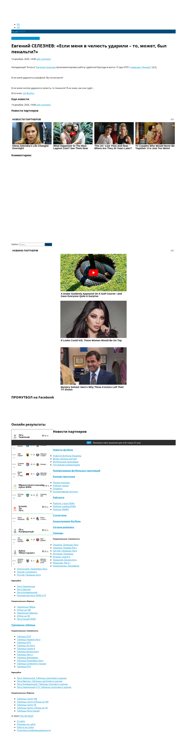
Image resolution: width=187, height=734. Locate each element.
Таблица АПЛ (24, 642)
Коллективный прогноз (65, 491)
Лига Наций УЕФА (26, 618)
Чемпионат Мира (26, 606)
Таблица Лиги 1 (25, 654)
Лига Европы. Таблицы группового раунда (39, 681)
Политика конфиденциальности (34, 730)
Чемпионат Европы (27, 612)
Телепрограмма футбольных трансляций (76, 470)
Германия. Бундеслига (65, 559)
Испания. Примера (63, 553)
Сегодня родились (63, 527)
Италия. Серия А (61, 556)
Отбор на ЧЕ (23, 615)
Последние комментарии (66, 464)
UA (18, 27)
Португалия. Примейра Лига (32, 568)
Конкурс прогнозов (64, 476)
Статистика (60, 515)
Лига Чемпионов (26, 586)
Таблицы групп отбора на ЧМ (32, 701)
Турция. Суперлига (27, 571)
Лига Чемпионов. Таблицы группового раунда (42, 678)
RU (18, 24)
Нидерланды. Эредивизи (66, 565)
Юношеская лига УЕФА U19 (31, 595)
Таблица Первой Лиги (28, 639)
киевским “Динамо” (141, 67)
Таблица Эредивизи (27, 657)
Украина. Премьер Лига (65, 544)
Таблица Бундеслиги (28, 651)
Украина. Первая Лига (65, 547)
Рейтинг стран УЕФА (63, 503)
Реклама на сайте (26, 724)
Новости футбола (63, 449)
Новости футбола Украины (25, 38)
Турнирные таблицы (23, 625)
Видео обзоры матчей (65, 458)
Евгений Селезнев (45, 67)
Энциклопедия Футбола (67, 521)
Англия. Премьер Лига (65, 550)
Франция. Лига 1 (62, 562)
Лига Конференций (27, 592)
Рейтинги (58, 497)
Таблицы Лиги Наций (28, 710)
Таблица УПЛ (24, 636)
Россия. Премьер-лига (29, 574)
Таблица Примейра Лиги (30, 660)
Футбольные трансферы (66, 461)
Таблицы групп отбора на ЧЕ (32, 707)
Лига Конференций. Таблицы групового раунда (42, 684)
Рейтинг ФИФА (61, 509)
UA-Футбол (28, 93)
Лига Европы (24, 589)
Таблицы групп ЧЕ (26, 704)
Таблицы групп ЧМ (27, 698)
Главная (21, 31)
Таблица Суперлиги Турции (31, 663)
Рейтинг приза (61, 485)
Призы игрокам (61, 482)
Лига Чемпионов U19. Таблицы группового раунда (44, 687)
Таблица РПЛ (24, 666)
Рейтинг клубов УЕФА (64, 506)
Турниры (58, 533)
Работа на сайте (25, 727)
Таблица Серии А (26, 648)
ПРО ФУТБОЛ (26, 716)
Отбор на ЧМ (24, 609)
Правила (57, 488)
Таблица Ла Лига (26, 645)
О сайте (21, 721)
